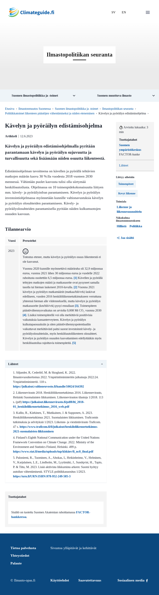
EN (124, 12)
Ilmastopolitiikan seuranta (117, 108)
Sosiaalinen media (131, 580)
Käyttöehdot (59, 580)
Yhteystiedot (19, 555)
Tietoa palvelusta (23, 548)
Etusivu (9, 108)
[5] (74, 343)
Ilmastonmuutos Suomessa (34, 108)
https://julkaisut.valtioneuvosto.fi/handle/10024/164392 (48, 386)
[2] (75, 287)
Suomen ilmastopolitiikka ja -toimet (76, 108)
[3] (76, 305)
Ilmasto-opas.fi (24, 580)
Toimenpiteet (126, 184)
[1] (75, 277)
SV (113, 12)
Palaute (16, 563)
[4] (24, 315)
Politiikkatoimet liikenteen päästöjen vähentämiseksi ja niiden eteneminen (49, 113)
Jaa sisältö (127, 237)
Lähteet (123, 165)
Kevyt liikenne (126, 193)
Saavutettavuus (89, 580)
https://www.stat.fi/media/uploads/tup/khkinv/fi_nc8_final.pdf (53, 451)
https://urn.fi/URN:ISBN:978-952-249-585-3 (42, 476)
